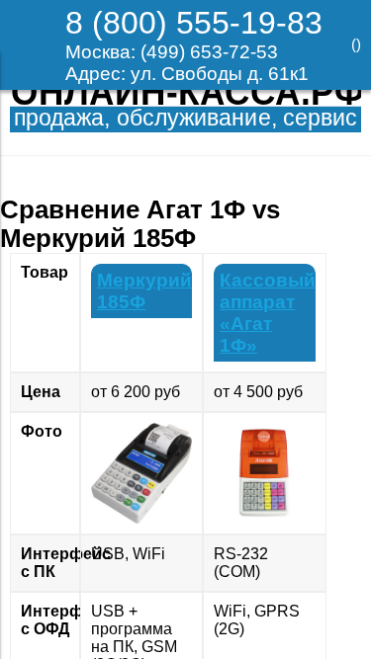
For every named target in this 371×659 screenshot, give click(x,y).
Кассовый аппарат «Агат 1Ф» (268, 313)
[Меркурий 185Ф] (141, 473)
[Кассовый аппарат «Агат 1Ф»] (264, 473)
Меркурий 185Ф (144, 291)
